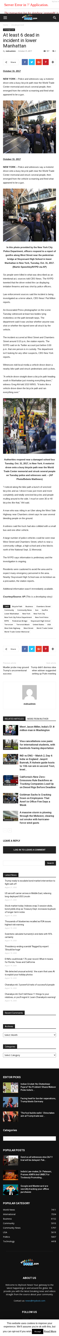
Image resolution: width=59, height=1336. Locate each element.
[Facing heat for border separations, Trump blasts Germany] (10, 1102)
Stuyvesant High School (40, 621)
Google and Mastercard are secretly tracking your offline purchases (35, 1189)
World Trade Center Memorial (16, 632)
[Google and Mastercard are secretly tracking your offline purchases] (10, 1189)
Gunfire (45, 610)
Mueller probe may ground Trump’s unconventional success (16, 670)
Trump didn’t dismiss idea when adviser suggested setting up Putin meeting (43, 670)
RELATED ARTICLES (14, 719)
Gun (36, 610)
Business (29, 606)
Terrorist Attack (22, 624)
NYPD (6, 621)
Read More (50, 1331)
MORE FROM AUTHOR (37, 719)
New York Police (41, 617)
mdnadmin (11, 51)
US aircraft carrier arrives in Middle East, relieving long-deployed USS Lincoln (28, 895)
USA (49, 624)
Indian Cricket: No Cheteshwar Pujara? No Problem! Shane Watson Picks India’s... (38, 1087)
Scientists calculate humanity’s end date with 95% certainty (28, 935)
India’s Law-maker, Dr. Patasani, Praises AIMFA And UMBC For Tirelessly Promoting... (36, 1174)
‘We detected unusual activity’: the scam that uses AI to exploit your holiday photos (30, 973)
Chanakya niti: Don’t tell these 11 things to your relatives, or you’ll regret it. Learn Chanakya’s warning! (30, 995)
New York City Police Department (18, 617)
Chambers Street (43, 606)
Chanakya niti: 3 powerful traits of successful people (30, 985)
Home (5, 25)
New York (26, 613)
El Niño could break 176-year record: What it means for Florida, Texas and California (29, 960)
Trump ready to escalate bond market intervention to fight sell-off (30, 882)
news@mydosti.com (35, 1300)
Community (9, 610)
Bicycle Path (17, 606)
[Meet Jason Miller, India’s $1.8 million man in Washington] (10, 730)
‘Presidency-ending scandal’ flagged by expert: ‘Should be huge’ (27, 948)
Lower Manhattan (11, 613)
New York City (39, 613)
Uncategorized (17, 25)
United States (38, 624)
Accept (37, 1331)
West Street (28, 628)
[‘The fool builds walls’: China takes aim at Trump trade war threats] (10, 1116)
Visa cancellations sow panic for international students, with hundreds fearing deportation (37, 745)
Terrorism (8, 624)
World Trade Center (45, 628)
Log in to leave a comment (30, 850)
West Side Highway (12, 628)
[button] (55, 18)
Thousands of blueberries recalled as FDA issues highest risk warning (28, 923)
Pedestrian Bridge (19, 621)
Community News (24, 610)
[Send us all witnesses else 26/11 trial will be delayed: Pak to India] (10, 1160)
